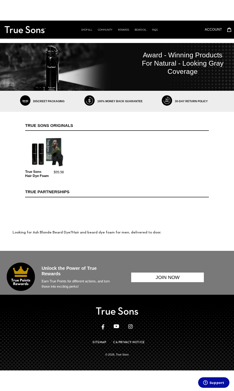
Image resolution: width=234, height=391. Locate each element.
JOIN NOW (168, 277)
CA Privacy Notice (129, 342)
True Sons (122, 354)
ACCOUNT (214, 29)
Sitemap (99, 342)
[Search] (200, 29)
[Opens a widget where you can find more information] (213, 383)
